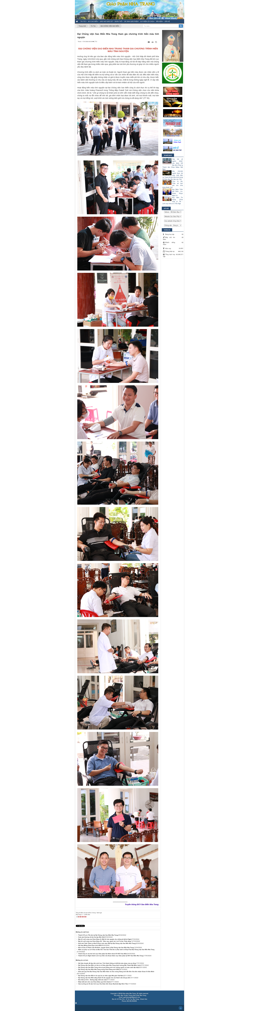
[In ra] (153, 42)
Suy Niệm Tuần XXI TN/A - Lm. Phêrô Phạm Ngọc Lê (177, 192)
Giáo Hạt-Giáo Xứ (106, 21)
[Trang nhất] (77, 21)
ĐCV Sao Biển (93, 21)
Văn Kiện (159, 21)
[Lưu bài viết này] (156, 42)
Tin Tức (83, 21)
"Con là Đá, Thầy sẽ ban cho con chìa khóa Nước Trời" (172, 184)
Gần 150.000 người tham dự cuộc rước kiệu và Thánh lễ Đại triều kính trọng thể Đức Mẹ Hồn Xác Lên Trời (172, 175)
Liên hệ (167, 21)
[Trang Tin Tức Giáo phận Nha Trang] (129, 9)
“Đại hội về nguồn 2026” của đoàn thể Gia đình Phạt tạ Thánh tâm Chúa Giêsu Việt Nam (172, 164)
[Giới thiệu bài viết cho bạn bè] (149, 42)
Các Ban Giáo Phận (131, 21)
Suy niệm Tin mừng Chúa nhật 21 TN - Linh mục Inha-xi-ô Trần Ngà (172, 200)
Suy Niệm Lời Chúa (147, 21)
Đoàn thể (118, 21)
